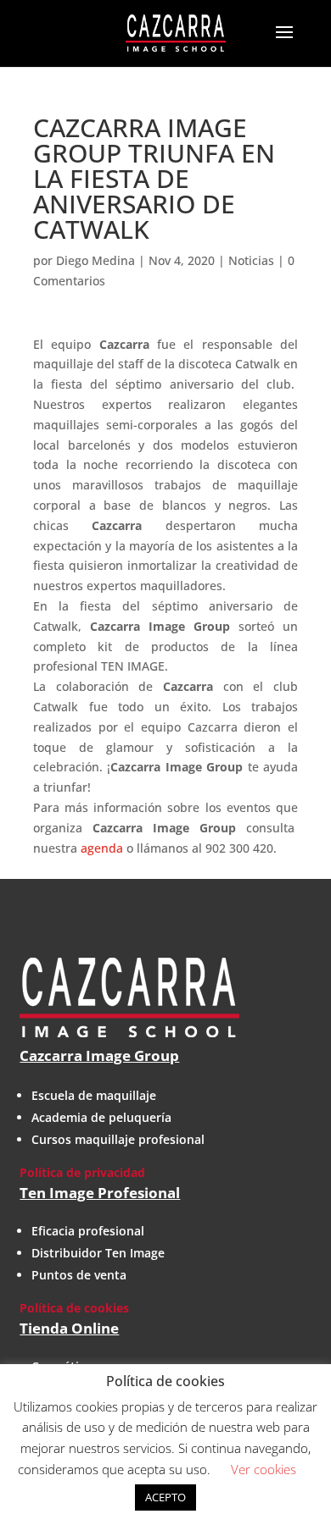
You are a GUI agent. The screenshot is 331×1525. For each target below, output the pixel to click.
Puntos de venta (78, 1275)
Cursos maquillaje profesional (118, 1139)
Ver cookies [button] (263, 1469)
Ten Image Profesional (100, 1192)
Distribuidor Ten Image (98, 1253)
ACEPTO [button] (165, 1497)
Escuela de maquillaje (93, 1095)
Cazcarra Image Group (99, 1055)
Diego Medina (95, 260)
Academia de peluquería (101, 1117)
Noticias (251, 260)
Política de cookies (74, 1308)
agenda (102, 848)
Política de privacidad (82, 1172)
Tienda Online (69, 1328)
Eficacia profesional (87, 1231)
